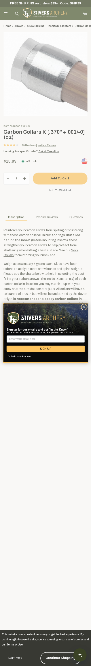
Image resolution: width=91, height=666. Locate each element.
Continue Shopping (61, 658)
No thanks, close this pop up (19, 356)
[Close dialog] (84, 307)
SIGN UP (45, 349)
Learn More (15, 657)
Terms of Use (14, 644)
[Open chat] (80, 655)
